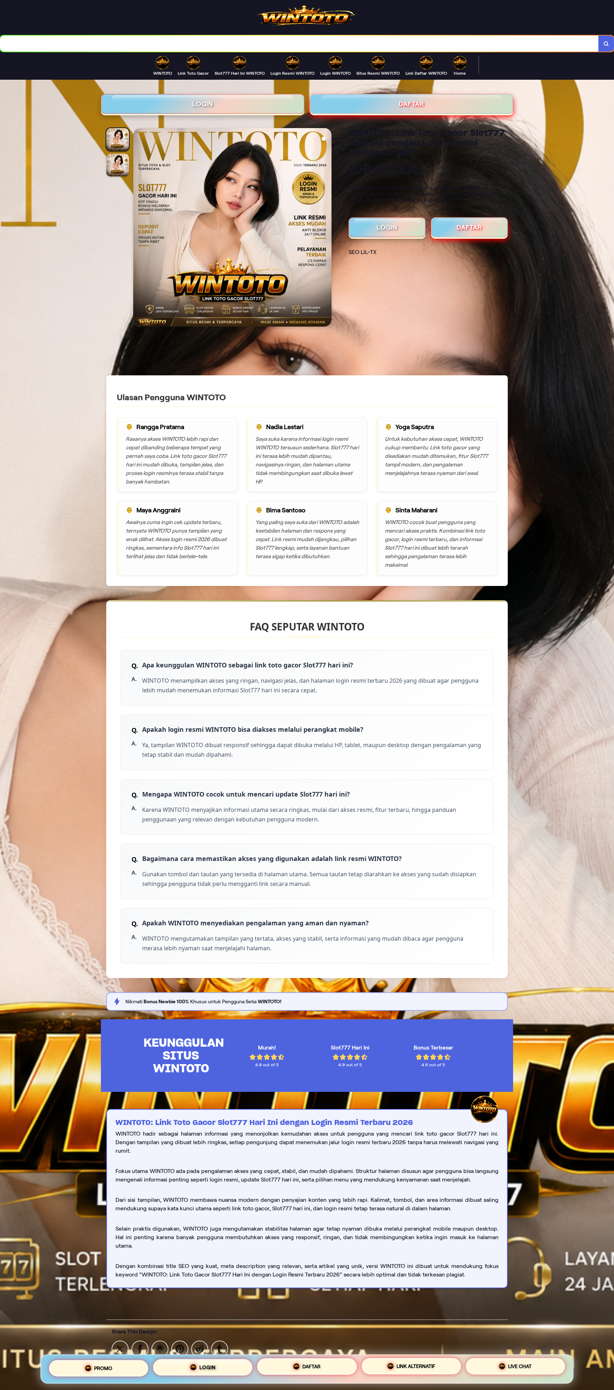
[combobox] (299, 44)
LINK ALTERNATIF (416, 1366)
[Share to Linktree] (159, 1349)
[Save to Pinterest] (179, 1349)
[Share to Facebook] (140, 1349)
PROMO (103, 1368)
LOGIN (202, 103)
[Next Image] (326, 228)
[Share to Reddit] (199, 1349)
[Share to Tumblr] (219, 1349)
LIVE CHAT (520, 1366)
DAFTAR (411, 103)
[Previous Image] (139, 228)
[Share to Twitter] (120, 1349)
